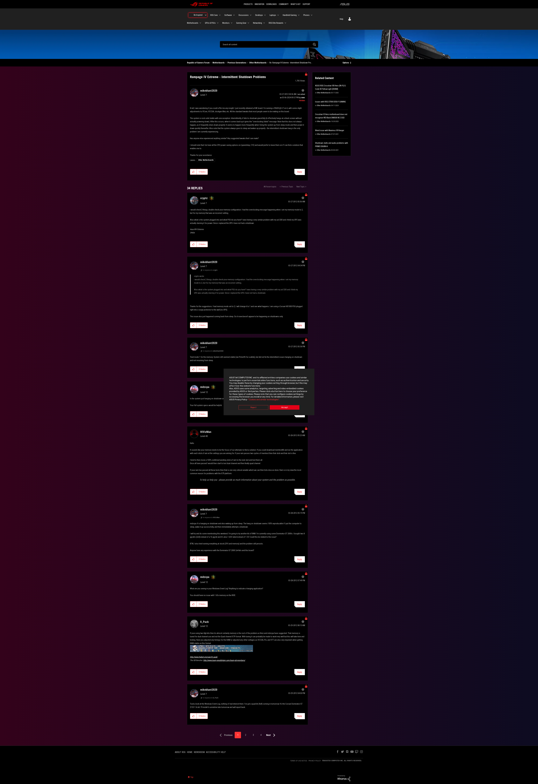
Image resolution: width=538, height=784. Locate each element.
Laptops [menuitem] (273, 15)
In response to (210, 270)
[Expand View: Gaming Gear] (248, 23)
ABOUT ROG (180, 752)
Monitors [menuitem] (225, 23)
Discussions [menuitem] (244, 15)
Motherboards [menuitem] (192, 23)
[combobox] (269, 44)
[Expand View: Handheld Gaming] (298, 15)
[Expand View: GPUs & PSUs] (217, 23)
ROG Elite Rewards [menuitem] (276, 23)
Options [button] (346, 63)
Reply (299, 172)
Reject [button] (253, 407)
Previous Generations (237, 63)
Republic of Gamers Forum (198, 63)
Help (341, 19)
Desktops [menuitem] (259, 15)
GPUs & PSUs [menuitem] (210, 23)
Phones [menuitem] (306, 15)
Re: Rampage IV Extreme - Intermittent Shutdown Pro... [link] (290, 63)
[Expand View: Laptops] (278, 15)
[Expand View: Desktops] (265, 15)
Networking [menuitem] (257, 23)
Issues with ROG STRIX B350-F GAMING (330, 102)
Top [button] (191, 777)
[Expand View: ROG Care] (219, 15)
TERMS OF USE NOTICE (298, 761)
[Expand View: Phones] (311, 15)
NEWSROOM (199, 752)
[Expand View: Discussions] (250, 15)
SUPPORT (306, 4)
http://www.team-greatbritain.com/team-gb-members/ (224, 660)
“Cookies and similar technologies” (263, 399)
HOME (189, 752)
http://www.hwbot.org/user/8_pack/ (204, 657)
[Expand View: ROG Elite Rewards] (285, 23)
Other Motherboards (257, 63)
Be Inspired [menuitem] (198, 15)
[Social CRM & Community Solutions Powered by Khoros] (344, 778)
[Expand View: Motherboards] (200, 23)
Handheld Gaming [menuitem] (290, 15)
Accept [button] (284, 407)
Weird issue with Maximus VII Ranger (329, 130)
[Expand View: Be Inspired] (205, 15)
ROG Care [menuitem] (214, 15)
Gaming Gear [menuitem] (241, 23)
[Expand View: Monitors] (231, 23)
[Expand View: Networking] (264, 23)
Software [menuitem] (228, 15)
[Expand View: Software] (234, 15)
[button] (193, 172)
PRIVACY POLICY (315, 761)
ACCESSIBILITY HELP (216, 752)
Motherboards (219, 63)
